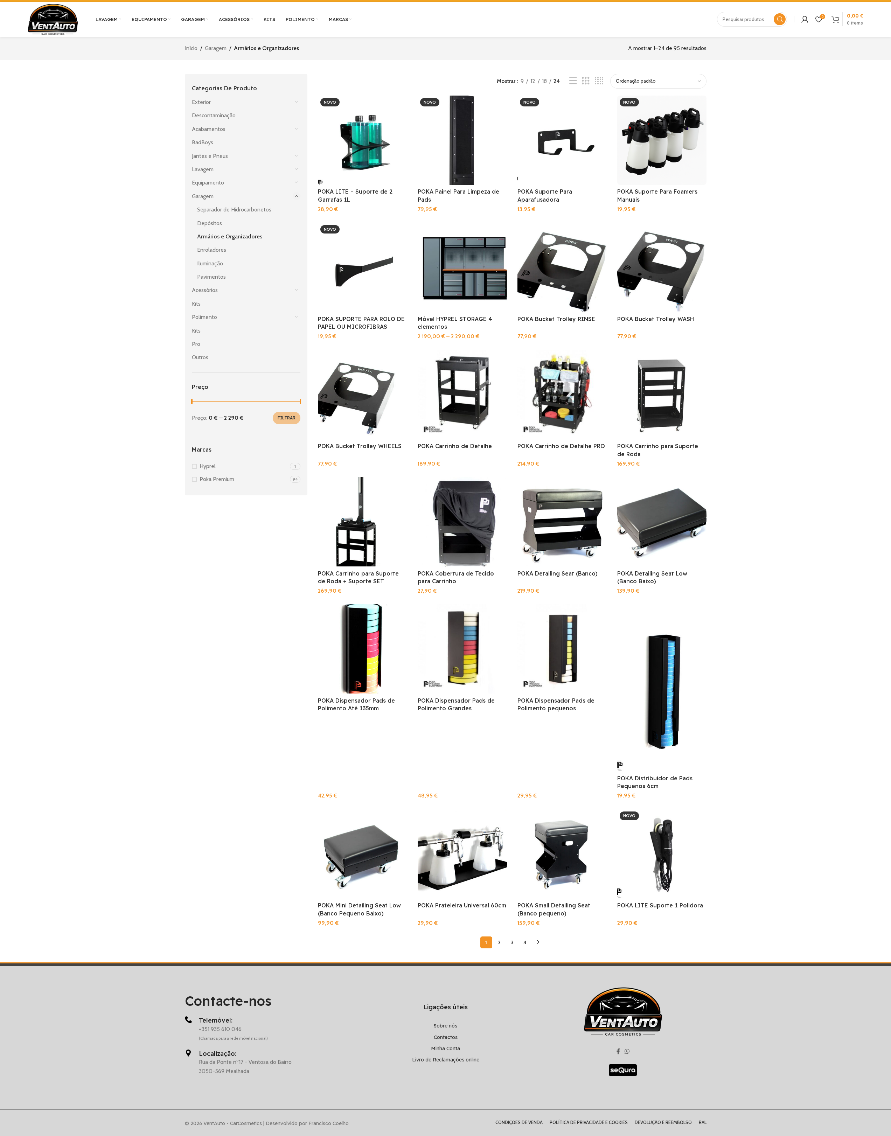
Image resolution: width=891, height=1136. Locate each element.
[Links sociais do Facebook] (618, 1051)
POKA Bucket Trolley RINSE (556, 318)
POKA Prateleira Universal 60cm (462, 905)
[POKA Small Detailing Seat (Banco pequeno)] (562, 853)
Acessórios (205, 290)
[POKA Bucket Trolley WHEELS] (362, 394)
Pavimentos (211, 276)
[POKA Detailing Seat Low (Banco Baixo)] (661, 521)
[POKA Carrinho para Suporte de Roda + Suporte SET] (362, 521)
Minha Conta (445, 1048)
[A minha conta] (805, 19)
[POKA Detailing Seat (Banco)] (562, 521)
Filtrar (286, 417)
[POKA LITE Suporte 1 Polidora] (661, 853)
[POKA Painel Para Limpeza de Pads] (462, 140)
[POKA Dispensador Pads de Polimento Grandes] (462, 649)
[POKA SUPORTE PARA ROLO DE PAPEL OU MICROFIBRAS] (362, 267)
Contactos (446, 1037)
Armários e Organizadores (229, 236)
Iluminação (210, 263)
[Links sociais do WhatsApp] (627, 1051)
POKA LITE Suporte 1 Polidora (660, 905)
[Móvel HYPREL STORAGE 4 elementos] (462, 267)
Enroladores (211, 249)
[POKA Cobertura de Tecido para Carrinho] (462, 521)
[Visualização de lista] (573, 81)
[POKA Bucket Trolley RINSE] (562, 267)
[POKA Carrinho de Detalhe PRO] (562, 394)
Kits (196, 303)
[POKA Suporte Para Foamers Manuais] (661, 140)
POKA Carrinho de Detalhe (455, 445)
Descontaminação (214, 115)
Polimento (204, 317)
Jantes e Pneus (210, 156)
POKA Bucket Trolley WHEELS (360, 445)
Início (191, 48)
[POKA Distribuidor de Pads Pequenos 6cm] (661, 687)
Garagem (216, 48)
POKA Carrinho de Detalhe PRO (561, 445)
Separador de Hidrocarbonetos (234, 209)
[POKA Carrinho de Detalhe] (462, 394)
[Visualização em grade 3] (586, 81)
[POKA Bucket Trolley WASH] (661, 267)
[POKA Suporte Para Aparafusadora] (562, 140)
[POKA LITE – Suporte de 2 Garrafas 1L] (362, 140)
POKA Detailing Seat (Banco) (557, 573)
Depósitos (209, 223)
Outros (200, 357)
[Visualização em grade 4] (599, 81)
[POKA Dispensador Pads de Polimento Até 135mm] (362, 649)
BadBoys (202, 142)
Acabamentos (208, 129)
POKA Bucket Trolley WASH (655, 318)
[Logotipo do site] (53, 18)
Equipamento (208, 182)
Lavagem (203, 169)
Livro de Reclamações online (445, 1060)
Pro (196, 344)
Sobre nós (445, 1026)
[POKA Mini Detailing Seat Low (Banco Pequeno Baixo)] (362, 853)
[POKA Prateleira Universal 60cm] (462, 853)
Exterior (201, 102)
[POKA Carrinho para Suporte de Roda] (661, 394)
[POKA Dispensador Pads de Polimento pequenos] (562, 649)
